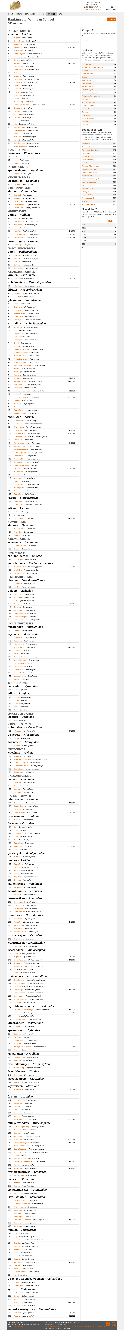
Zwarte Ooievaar (20, 546)
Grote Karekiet (19, 980)
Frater (16, 1253)
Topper (17, 121)
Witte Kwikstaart (20, 1207)
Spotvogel (17, 1002)
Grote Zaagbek (19, 143)
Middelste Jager (87, 156)
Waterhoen (18, 225)
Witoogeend (18, 114)
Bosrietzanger (19, 996)
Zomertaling (18, 79)
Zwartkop (17, 1034)
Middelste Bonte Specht (22, 759)
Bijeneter (17, 746)
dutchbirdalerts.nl (92, 7)
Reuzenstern (18, 472)
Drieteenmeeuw (20, 421)
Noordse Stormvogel (89, 172)
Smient (16, 92)
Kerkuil (16, 690)
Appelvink (17, 1240)
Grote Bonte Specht (21, 766)
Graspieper (18, 1213)
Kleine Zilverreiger (20, 620)
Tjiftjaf (16, 973)
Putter (16, 1268)
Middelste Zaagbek (21, 146)
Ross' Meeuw (87, 125)
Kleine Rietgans (19, 54)
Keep (16, 1237)
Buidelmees (18, 887)
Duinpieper (18, 1210)
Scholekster (18, 286)
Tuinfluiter (18, 1037)
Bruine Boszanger (20, 966)
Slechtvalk (17, 792)
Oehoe (16, 707)
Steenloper (18, 340)
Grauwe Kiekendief (89, 169)
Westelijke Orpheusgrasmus (92, 67)
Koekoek (17, 184)
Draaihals (17, 756)
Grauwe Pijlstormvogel (90, 179)
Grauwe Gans (19, 50)
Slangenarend (19, 644)
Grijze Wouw (18, 638)
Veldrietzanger (87, 90)
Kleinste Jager (19, 504)
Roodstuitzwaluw (20, 931)
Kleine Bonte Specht (21, 762)
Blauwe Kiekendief (20, 660)
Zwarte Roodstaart (21, 1149)
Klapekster (18, 809)
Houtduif (17, 198)
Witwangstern (19, 488)
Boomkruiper (19, 1082)
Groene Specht (19, 772)
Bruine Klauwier (88, 86)
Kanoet (16, 343)
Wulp (16, 330)
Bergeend (17, 76)
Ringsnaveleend (88, 198)
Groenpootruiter (20, 413)
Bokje (16, 372)
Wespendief (18, 641)
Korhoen (17, 157)
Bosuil (16, 710)
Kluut (16, 296)
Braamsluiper (19, 1043)
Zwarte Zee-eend (20, 130)
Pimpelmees (18, 877)
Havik (16, 654)
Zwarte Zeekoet (88, 106)
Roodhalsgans (19, 41)
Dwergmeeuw (19, 427)
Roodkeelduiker (19, 529)
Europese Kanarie (20, 1272)
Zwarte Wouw (19, 670)
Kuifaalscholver (19, 573)
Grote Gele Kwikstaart (22, 1204)
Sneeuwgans (86, 64)
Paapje (16, 1155)
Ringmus (17, 1183)
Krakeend (17, 89)
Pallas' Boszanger (88, 160)
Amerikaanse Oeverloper (91, 93)
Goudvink (17, 1243)
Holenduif (17, 195)
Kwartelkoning (87, 188)
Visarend (17, 630)
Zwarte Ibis (18, 584)
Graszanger (18, 1027)
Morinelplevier (19, 320)
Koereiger (17, 607)
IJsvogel (17, 738)
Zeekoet (17, 512)
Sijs (15, 1275)
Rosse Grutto (19, 333)
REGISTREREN (111, 9)
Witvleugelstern (20, 491)
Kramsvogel (18, 1113)
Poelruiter (17, 404)
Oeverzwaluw (19, 919)
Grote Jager (86, 153)
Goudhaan (18, 1060)
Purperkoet (86, 70)
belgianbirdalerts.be (92, 9)
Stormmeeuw (19, 440)
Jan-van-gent (19, 559)
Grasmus (17, 1050)
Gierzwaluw (18, 174)
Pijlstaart (17, 98)
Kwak (16, 601)
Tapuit (16, 1165)
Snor (16, 1016)
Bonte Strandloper (21, 356)
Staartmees (18, 946)
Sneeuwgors (18, 1285)
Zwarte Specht (19, 769)
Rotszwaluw (86, 109)
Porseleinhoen (19, 221)
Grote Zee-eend (19, 127)
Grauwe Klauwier (20, 806)
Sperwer (17, 650)
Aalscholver (18, 570)
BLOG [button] (41, 14)
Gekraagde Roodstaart (22, 1152)
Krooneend (18, 108)
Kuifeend (17, 117)
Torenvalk (18, 783)
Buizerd (17, 679)
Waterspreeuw (19, 1175)
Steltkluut (17, 293)
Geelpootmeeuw (20, 462)
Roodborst (18, 1130)
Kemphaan (18, 346)
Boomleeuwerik (19, 902)
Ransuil (16, 700)
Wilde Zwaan (18, 73)
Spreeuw (17, 1093)
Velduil (16, 703)
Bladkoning (18, 963)
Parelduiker (18, 532)
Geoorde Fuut (19, 268)
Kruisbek (17, 1265)
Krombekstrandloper (21, 349)
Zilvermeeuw (18, 456)
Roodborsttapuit (20, 1158)
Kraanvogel (18, 245)
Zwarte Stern (19, 494)
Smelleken (86, 144)
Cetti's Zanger (19, 939)
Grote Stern (18, 475)
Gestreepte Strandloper (22, 365)
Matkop (17, 874)
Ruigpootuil (86, 195)
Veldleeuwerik (19, 905)
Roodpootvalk (19, 786)
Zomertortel (18, 201)
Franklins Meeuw (88, 102)
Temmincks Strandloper (91, 150)
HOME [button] (10, 14)
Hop (15, 720)
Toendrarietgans (20, 57)
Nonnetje (17, 140)
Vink (15, 1233)
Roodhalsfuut (19, 258)
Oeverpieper (18, 1226)
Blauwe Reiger (19, 610)
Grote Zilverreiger (20, 617)
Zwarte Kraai (18, 843)
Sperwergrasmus (20, 1040)
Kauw (16, 837)
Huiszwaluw (18, 928)
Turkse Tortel (19, 208)
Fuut (15, 262)
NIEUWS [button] (19, 14)
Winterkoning (19, 1068)
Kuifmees (17, 867)
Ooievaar (17, 549)
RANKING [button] (51, 14)
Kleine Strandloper (21, 362)
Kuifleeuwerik (19, 908)
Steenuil (17, 697)
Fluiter (16, 953)
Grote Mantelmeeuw (21, 446)
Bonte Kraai (18, 846)
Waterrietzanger (20, 983)
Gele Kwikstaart (19, 1200)
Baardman (18, 895)
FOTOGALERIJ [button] (30, 14)
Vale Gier (85, 201)
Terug (112, 19)
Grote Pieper (86, 185)
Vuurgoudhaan (19, 1057)
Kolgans (17, 60)
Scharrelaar (86, 115)
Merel (16, 1110)
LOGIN (113, 7)
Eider (16, 124)
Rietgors (17, 1305)
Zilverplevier (18, 310)
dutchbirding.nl (94, 2)
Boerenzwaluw (19, 925)
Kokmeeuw (18, 424)
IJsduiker (17, 535)
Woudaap (17, 597)
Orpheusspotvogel (21, 999)
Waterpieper (18, 1223)
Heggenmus (18, 1193)
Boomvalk (17, 789)
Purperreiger (19, 613)
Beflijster (17, 1116)
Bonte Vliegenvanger (21, 1146)
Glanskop (17, 870)
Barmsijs (17, 1259)
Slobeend (17, 86)
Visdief (16, 481)
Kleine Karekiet (19, 993)
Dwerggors (18, 1299)
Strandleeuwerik (20, 911)
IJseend (16, 133)
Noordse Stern (19, 484)
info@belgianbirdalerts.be (53, 1326)
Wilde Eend (18, 95)
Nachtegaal (18, 1136)
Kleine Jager (18, 501)
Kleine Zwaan (19, 70)
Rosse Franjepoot (20, 384)
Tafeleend (17, 111)
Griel (15, 279)
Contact (65, 1326)
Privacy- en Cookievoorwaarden (81, 1326)
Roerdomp (18, 594)
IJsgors (16, 1282)
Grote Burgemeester (21, 449)
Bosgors (85, 77)
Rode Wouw (18, 666)
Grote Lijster (18, 1103)
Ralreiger (17, 604)
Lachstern (85, 122)
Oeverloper (18, 388)
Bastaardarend (87, 83)
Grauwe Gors (19, 1293)
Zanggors (85, 112)
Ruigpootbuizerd (20, 676)
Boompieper (18, 1216)
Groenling (17, 1249)
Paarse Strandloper (21, 359)
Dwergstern (18, 478)
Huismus (17, 1186)
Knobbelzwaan (19, 66)
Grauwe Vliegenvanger (22, 1127)
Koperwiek (18, 1106)
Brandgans (18, 44)
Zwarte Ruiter (19, 410)
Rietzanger (18, 986)
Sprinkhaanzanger (21, 1019)
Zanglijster (18, 1100)
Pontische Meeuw (20, 459)
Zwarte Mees (19, 864)
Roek (16, 840)
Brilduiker (17, 137)
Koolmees (17, 880)
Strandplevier (87, 176)
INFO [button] (60, 14)
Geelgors (17, 1296)
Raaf (15, 849)
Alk (15, 515)
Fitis (15, 969)
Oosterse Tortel (88, 74)
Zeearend (17, 673)
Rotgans (17, 38)
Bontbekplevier (19, 313)
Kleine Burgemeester (21, 452)
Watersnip (18, 375)
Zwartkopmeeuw (20, 436)
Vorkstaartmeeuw (88, 204)
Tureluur (17, 400)
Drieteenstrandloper (21, 353)
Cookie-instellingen (99, 1326)
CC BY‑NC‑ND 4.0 (17, 1326)
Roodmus (17, 1246)
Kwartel (17, 163)
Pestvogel (17, 857)
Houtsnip (17, 368)
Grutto (16, 337)
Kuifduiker (18, 265)
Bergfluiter (86, 99)
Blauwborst (18, 1133)
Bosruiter (17, 407)
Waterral (17, 218)
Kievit (16, 304)
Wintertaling (18, 102)
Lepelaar (17, 587)
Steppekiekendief (20, 663)
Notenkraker (19, 833)
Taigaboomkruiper (89, 163)
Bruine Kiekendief (20, 657)
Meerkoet (17, 228)
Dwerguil (85, 192)
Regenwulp (18, 327)
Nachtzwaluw (87, 147)
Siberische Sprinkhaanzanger (93, 96)
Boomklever (18, 1075)
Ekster (16, 830)
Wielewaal (17, 820)
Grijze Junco (86, 80)
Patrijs (16, 160)
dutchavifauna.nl (93, 5)
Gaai (15, 827)
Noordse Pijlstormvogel (90, 166)
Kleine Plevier (19, 317)
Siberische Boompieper (22, 1220)
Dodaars (17, 255)
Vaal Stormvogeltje (89, 182)
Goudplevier (18, 307)
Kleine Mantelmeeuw (21, 465)
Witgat (16, 394)
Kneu (16, 1256)
